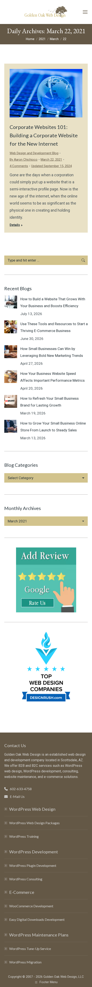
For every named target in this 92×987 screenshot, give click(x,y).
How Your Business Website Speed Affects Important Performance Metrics (52, 377)
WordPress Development (33, 851)
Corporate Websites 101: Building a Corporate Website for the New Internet (44, 135)
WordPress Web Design (32, 809)
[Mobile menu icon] (85, 12)
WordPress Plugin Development (32, 865)
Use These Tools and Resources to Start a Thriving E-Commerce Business (54, 327)
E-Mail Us (17, 796)
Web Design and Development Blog (34, 153)
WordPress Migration (25, 962)
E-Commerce (21, 892)
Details (15, 225)
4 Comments (19, 166)
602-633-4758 (21, 789)
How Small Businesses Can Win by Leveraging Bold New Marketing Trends (51, 352)
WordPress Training (24, 836)
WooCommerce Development (31, 906)
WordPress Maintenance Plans (38, 934)
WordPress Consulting (25, 879)
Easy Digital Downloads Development (37, 919)
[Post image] (10, 302)
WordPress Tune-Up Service (30, 949)
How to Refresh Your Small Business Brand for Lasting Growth (49, 401)
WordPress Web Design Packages (34, 823)
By (23, 160)
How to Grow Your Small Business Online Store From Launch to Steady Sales (53, 426)
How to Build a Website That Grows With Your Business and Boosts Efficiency (52, 302)
